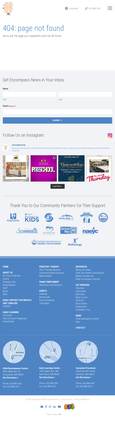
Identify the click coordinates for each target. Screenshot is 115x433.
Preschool (7, 315)
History (6, 278)
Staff (5, 288)
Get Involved (82, 285)
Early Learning (11, 312)
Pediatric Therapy (49, 266)
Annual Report (9, 285)
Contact (80, 327)
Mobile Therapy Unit (85, 276)
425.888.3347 (95, 8)
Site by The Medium (81, 399)
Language (73, 8)
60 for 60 (80, 300)
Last (60, 99)
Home (5, 266)
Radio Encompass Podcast (88, 279)
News (78, 315)
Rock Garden (81, 303)
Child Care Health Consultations (90, 273)
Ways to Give (81, 297)
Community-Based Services (51, 273)
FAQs (5, 294)
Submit (57, 120)
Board (5, 291)
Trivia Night (44, 303)
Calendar (43, 294)
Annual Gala (44, 297)
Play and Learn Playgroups (15, 318)
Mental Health (45, 276)
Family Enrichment (49, 282)
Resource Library (83, 269)
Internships (81, 291)
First (4, 99)
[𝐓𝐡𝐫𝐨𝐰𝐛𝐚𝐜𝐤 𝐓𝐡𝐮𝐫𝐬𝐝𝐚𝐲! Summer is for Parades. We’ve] (99, 168)
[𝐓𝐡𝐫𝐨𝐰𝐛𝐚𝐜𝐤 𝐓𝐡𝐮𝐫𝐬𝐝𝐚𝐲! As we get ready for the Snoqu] (16, 168)
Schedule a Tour (83, 309)
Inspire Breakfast (47, 300)
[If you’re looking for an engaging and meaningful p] (44, 168)
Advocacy (80, 294)
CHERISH (7, 306)
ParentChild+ (8, 321)
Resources (81, 266)
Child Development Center (87, 318)
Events (43, 291)
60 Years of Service (11, 275)
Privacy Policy (67, 399)
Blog (78, 321)
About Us (8, 272)
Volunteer (80, 288)
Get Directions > (11, 377)
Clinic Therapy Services (49, 269)
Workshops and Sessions (50, 285)
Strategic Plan (9, 282)
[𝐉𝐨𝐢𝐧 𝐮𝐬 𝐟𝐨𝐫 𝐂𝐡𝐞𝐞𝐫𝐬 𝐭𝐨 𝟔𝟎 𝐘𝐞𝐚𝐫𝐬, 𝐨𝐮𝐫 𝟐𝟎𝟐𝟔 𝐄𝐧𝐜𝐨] (71, 168)
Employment (81, 306)
